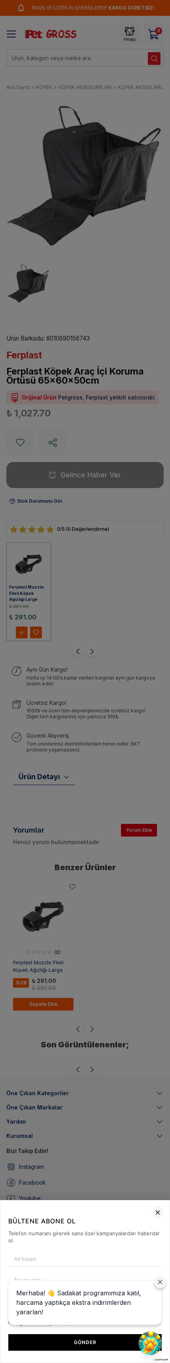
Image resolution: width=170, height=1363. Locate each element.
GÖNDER (85, 1342)
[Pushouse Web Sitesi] (160, 1359)
